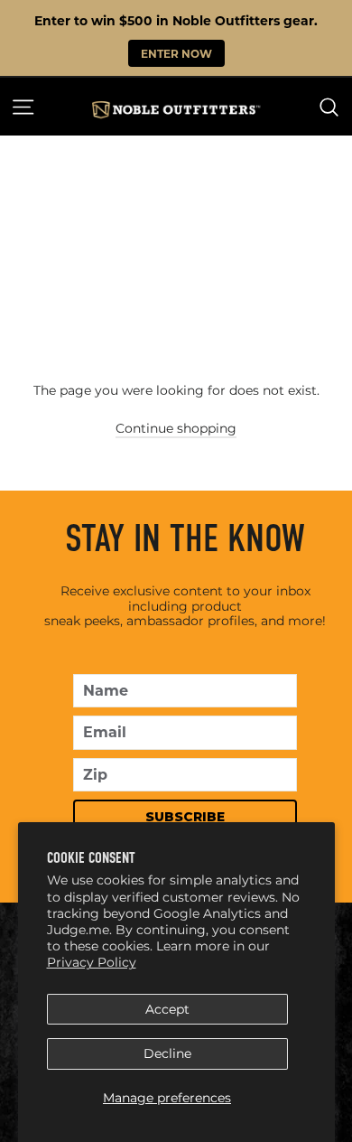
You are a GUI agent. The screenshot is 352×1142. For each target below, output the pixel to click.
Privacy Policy (91, 962)
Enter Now (176, 53)
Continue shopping (176, 428)
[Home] (176, 109)
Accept (167, 1009)
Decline (167, 1053)
